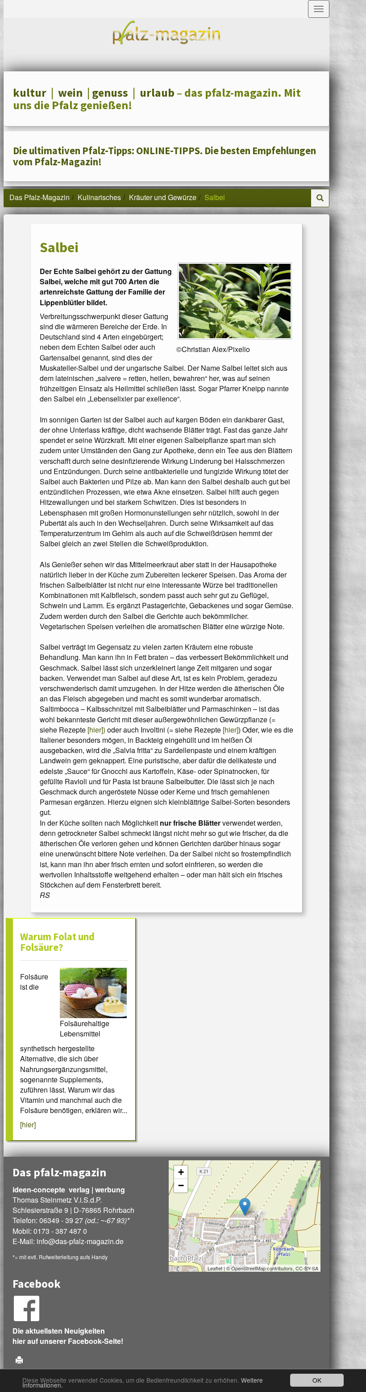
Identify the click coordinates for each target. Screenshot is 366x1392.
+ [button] (181, 1172)
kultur (29, 93)
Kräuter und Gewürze (162, 197)
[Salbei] (235, 301)
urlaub (157, 93)
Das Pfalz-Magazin (39, 197)
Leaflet (215, 1268)
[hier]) (96, 730)
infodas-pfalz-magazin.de (80, 1241)
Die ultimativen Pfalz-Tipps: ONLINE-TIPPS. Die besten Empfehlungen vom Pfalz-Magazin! (164, 156)
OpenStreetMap (248, 1268)
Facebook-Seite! (95, 1341)
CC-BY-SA (306, 1268)
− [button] (181, 1185)
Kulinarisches (99, 197)
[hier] (230, 730)
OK (316, 1380)
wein (70, 93)
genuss (110, 93)
